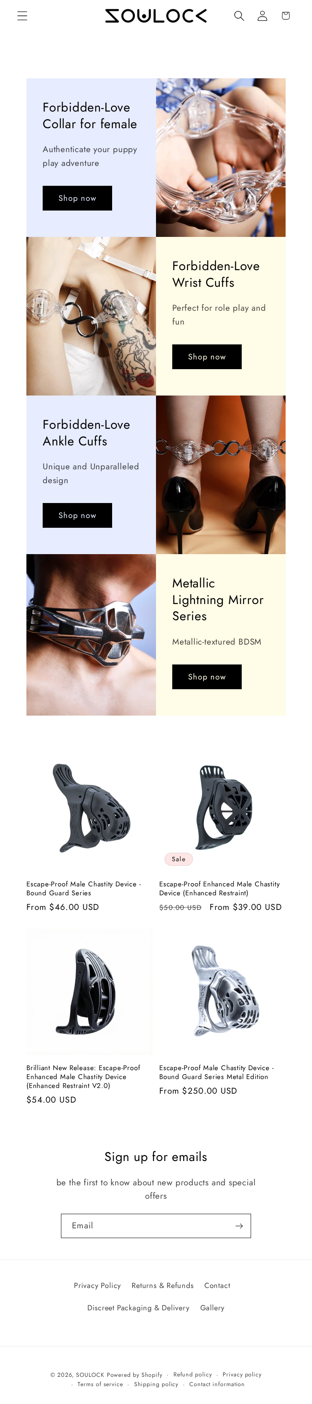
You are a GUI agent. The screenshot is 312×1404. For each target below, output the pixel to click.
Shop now (77, 198)
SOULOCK (90, 1375)
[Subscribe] (239, 1226)
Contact (217, 1285)
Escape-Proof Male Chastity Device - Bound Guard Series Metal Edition (216, 1072)
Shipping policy (156, 1384)
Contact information (217, 1384)
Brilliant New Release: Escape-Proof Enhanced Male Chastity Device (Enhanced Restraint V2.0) (83, 1077)
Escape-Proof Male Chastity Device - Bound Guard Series (83, 889)
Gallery (212, 1308)
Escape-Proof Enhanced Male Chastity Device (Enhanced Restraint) (219, 889)
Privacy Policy (97, 1285)
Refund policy (192, 1374)
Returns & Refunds (162, 1285)
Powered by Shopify (134, 1375)
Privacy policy (242, 1374)
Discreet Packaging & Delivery (138, 1308)
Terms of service (100, 1384)
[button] (22, 15)
